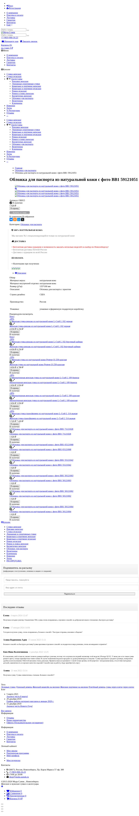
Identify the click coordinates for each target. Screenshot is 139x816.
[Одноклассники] (15, 219)
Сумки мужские (14, 76)
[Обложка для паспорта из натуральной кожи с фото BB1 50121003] (74, 475)
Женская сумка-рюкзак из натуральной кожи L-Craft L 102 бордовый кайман (45, 346)
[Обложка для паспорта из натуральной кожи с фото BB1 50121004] (74, 507)
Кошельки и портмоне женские (26, 86)
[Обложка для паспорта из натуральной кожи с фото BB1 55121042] (74, 460)
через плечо (128, 687)
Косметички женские (22, 96)
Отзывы (10, 113)
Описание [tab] (21, 273)
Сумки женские (14, 74)
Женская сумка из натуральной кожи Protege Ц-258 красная (37, 364)
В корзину (15, 208)
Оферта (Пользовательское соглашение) (25, 723)
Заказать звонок (29, 41)
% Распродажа (13, 110)
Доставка (11, 17)
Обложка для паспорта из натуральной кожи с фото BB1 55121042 (40, 465)
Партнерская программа (18, 753)
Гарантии (11, 20)
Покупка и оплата (15, 15)
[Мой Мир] (18, 219)
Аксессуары (16, 79)
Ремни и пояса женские (23, 93)
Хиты (9, 108)
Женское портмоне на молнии (74, 687)
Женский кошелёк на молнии (46, 687)
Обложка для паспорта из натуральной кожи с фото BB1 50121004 (40, 511)
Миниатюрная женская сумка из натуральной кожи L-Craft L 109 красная (43, 400)
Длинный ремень (24, 687)
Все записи (6, 711)
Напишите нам (11, 41)
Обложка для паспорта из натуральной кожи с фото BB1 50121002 (40, 496)
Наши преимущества (16, 720)
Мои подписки (13, 760)
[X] (22, 219)
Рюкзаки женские (20, 81)
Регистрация (15, 8)
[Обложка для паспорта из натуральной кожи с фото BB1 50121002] (74, 491)
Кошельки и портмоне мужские (26, 88)
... (7, 115)
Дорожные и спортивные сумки (21, 534)
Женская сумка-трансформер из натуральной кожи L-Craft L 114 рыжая (42, 418)
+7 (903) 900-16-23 (9, 37)
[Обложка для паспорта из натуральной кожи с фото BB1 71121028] (74, 429)
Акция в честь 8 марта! (17, 696)
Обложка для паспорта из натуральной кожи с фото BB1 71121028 (40, 434)
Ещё (9, 25)
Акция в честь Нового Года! (20, 706)
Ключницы (17, 103)
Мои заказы (12, 751)
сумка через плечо (114, 687)
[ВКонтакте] (11, 219)
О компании (12, 13)
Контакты (11, 22)
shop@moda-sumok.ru (19, 777)
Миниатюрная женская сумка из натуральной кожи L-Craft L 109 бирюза (43, 382)
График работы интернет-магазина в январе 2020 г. (30, 701)
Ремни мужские (19, 91)
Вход (10, 6)
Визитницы (17, 101)
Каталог (6, 522)
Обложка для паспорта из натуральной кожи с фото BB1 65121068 (40, 449)
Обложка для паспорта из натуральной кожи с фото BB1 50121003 (40, 480)
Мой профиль (13, 755)
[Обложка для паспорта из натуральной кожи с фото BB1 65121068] (74, 444)
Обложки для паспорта (22, 98)
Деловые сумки (8, 687)
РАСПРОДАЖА (14, 561)
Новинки (11, 105)
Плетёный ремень (97, 687)
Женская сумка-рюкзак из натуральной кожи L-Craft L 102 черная (40, 326)
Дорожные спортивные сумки (26, 84)
